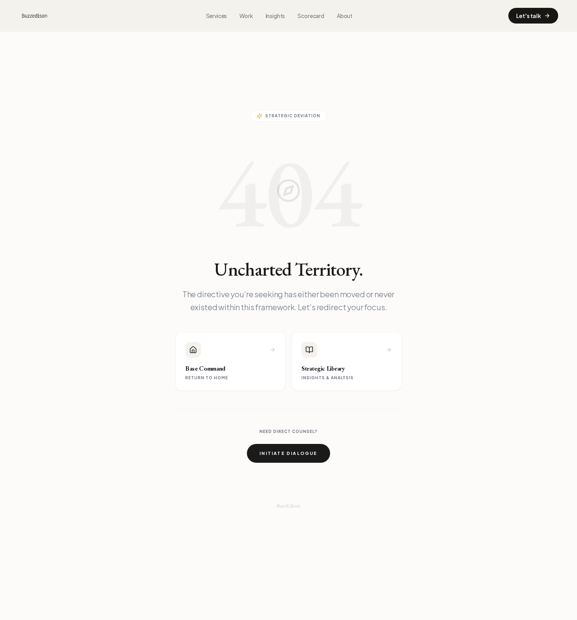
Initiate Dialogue (288, 453)
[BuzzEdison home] (34, 15)
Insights (275, 15)
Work (246, 15)
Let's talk (528, 15)
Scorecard (311, 15)
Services (216, 15)
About (344, 15)
